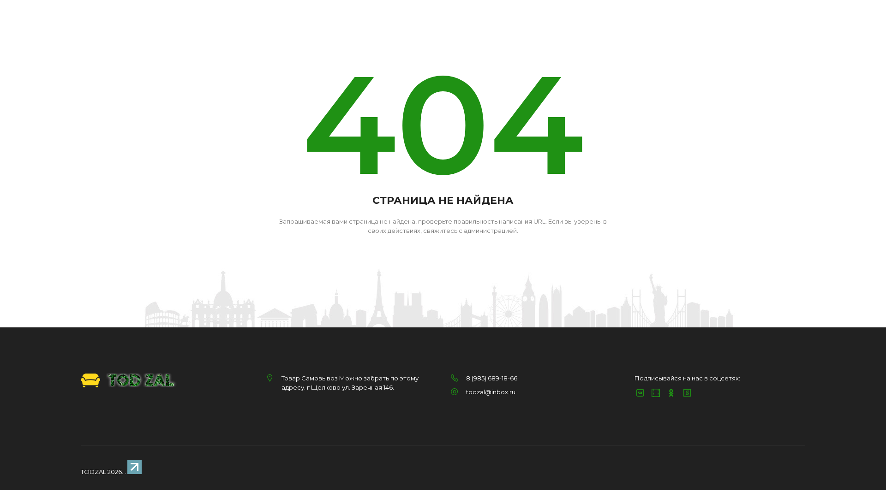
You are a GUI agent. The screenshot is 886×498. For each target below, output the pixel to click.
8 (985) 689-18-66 (491, 378)
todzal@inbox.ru (490, 392)
